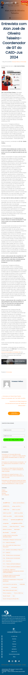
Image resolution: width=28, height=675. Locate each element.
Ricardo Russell (6, 596)
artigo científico (16, 506)
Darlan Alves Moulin (14, 526)
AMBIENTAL (6, 506)
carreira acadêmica (17, 519)
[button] (9, 661)
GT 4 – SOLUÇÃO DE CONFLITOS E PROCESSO (11, 546)
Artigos (3, 490)
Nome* (4, 427)
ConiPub (5, 526)
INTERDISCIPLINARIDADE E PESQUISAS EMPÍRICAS (13, 580)
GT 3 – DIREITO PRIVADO (9, 542)
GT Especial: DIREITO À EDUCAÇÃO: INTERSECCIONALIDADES (11, 576)
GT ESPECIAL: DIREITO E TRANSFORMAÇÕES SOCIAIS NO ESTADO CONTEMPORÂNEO (13, 571)
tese (14, 596)
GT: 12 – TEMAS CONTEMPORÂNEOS (12, 566)
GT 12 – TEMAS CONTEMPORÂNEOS (11, 564)
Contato (24, 664)
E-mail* (4, 433)
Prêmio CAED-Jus (18, 593)
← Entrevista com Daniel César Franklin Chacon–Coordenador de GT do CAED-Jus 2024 (13, 397)
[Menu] (15, 2)
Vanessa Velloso (16, 61)
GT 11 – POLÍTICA (7, 561)
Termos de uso (5, 664)
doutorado (6, 532)
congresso (6, 523)
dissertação (17, 529)
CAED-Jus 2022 (16, 509)
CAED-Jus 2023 (7, 513)
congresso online (16, 523)
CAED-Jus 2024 (18, 513)
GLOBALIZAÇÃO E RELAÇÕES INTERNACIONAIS (10, 536)
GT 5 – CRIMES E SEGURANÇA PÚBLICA (12, 549)
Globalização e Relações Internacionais (12, 539)
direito (22, 526)
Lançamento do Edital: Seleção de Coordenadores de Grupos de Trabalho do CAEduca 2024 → (16, 402)
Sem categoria (5, 494)
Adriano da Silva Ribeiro (18, 502)
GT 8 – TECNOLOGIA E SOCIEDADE (11, 555)
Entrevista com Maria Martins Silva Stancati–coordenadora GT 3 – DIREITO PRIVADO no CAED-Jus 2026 (13, 470)
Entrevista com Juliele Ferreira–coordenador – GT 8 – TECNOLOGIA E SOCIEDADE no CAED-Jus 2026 (14, 463)
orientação (14, 587)
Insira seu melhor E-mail (13, 440)
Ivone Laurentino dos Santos (10, 584)
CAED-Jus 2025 (7, 516)
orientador (6, 587)
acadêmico (6, 503)
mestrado (22, 584)
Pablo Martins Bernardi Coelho (10, 590)
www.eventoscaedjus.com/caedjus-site (10, 352)
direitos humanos (7, 529)
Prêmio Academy (7, 593)
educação (13, 532)
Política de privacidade (15, 664)
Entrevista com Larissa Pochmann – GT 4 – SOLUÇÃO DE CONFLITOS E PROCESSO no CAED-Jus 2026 (13, 476)
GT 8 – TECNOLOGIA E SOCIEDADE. (11, 558)
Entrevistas (23, 61)
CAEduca (5, 519)
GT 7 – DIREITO (6, 552)
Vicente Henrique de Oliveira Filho (11, 598)
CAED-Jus (6, 509)
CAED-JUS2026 (18, 516)
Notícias (4, 493)
